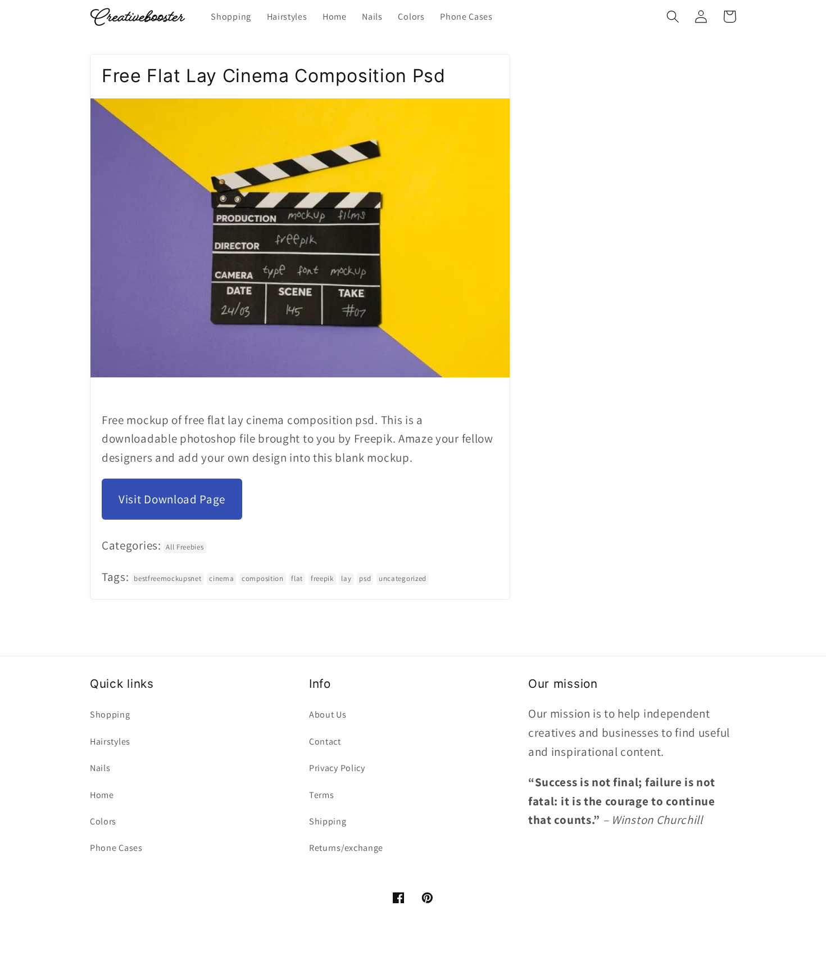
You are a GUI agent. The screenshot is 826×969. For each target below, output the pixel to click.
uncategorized (402, 578)
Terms (321, 795)
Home (102, 795)
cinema (221, 578)
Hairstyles (110, 741)
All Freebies (184, 547)
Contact (325, 741)
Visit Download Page (172, 499)
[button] (673, 16)
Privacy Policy (337, 768)
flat (297, 578)
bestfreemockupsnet (167, 578)
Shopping (110, 714)
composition (263, 578)
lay (346, 578)
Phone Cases (116, 848)
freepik (322, 578)
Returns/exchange (346, 848)
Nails (100, 768)
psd (365, 578)
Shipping (328, 821)
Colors (103, 821)
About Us (328, 714)
